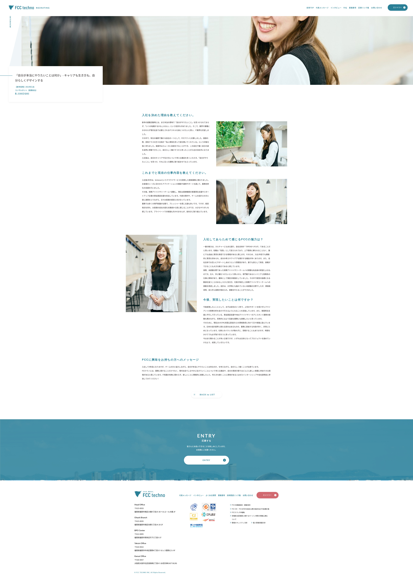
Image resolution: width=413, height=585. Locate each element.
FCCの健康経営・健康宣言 (241, 505)
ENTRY (206, 460)
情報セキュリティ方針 (239, 523)
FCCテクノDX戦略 (238, 512)
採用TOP (310, 7)
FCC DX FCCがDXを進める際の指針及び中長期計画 (250, 509)
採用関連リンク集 (234, 495)
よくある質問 (211, 495)
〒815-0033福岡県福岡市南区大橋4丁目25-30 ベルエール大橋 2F (154, 508)
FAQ (345, 7)
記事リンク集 (363, 7)
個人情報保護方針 (259, 523)
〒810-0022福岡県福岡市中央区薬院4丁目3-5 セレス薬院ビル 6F (154, 547)
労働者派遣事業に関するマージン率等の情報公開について (250, 517)
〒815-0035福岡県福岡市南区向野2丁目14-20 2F (148, 521)
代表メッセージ (322, 7)
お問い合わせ (376, 7)
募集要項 (352, 7)
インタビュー (336, 7)
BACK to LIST (207, 394)
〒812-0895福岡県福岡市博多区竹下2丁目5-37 (147, 534)
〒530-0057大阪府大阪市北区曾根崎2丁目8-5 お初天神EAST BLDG (155, 559)
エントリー (397, 7)
